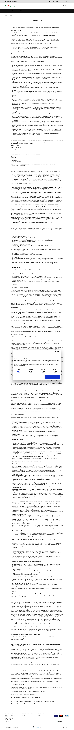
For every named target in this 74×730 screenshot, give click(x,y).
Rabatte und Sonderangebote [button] (40, 11)
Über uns (23, 715)
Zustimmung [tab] (20, 355)
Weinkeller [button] (20, 11)
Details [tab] (37, 355)
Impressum (40, 718)
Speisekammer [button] (13, 11)
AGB (49, 1)
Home (6, 11)
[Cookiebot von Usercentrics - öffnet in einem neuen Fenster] (55, 351)
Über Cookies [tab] (53, 355)
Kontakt (56, 1)
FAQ (53, 1)
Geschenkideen (29, 11)
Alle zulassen (52, 376)
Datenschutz (40, 715)
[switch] (30, 372)
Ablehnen (37, 376)
